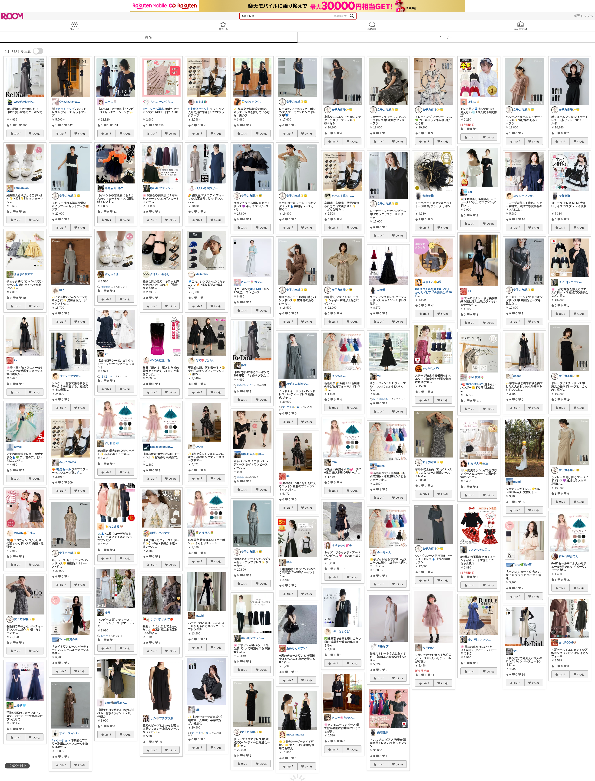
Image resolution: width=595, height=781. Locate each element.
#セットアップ (65, 109)
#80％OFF (256, 289)
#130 (448, 292)
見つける (223, 26)
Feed (74, 26)
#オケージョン (61, 740)
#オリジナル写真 (153, 109)
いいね (36, 133)
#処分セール (63, 469)
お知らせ (372, 26)
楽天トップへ (583, 16)
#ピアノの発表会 (434, 292)
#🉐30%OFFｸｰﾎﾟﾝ (472, 384)
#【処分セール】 (198, 109)
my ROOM (520, 26)
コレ (16, 133)
